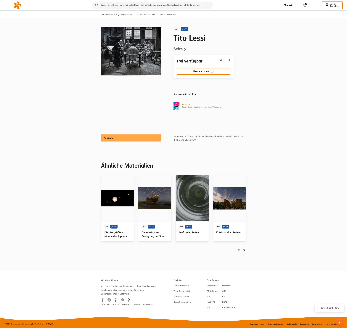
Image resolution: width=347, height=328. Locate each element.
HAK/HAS (211, 302)
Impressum (254, 324)
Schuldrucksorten (181, 296)
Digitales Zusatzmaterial (145, 14)
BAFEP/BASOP (228, 307)
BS (223, 296)
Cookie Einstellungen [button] (333, 324)
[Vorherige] (238, 249)
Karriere (125, 304)
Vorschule (226, 285)
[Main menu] (6, 5)
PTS (208, 296)
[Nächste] (221, 60)
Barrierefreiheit (317, 324)
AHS (224, 291)
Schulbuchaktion (181, 285)
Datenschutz (304, 324)
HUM (224, 302)
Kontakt (136, 304)
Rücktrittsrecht (292, 324)
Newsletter (148, 304)
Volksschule (212, 285)
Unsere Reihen (107, 14)
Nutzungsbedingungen (276, 324)
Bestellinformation (182, 302)
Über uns (105, 304)
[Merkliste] (314, 5)
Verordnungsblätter (183, 291)
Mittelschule (213, 291)
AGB (262, 324)
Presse (116, 304)
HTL (208, 307)
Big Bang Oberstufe (124, 14)
